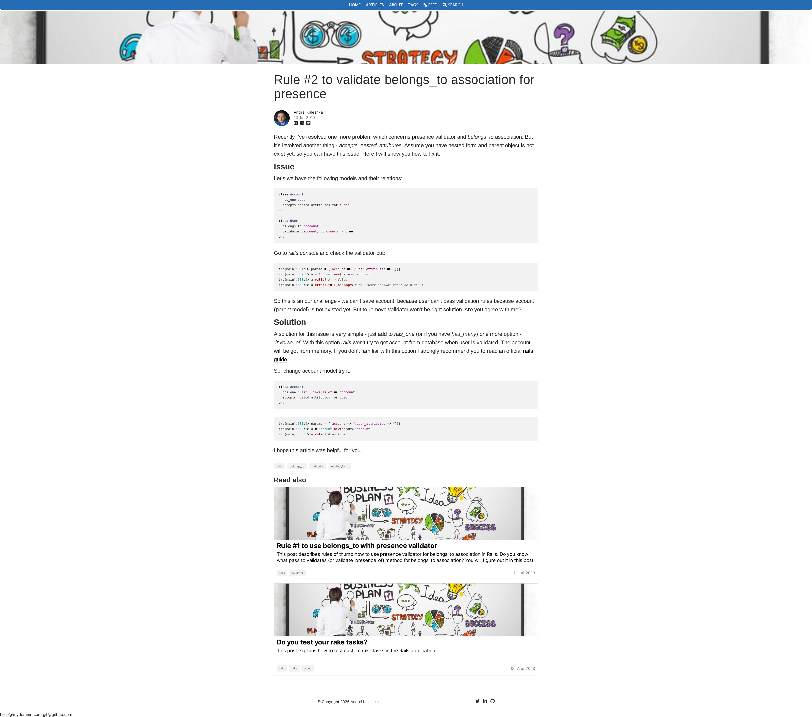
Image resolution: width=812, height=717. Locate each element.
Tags (413, 5)
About (396, 5)
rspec (307, 668)
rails (279, 466)
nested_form (339, 466)
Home (355, 5)
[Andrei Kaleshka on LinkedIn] (302, 123)
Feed (432, 5)
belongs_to (296, 466)
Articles (375, 5)
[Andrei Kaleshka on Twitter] (308, 123)
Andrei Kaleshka (308, 112)
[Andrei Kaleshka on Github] (296, 123)
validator (318, 466)
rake (294, 668)
